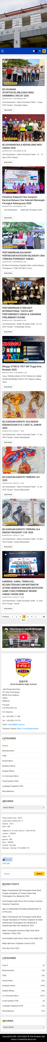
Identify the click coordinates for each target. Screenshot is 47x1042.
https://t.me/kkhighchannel (27, 729)
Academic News (9, 360)
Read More (8, 110)
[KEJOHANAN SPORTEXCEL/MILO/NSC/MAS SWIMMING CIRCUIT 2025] (23, 72)
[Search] (39, 51)
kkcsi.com (32, 1039)
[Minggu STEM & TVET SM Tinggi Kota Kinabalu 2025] (23, 349)
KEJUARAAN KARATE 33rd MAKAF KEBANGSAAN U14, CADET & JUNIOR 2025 (21, 424)
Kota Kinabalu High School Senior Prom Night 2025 (22, 938)
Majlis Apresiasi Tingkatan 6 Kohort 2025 (18, 943)
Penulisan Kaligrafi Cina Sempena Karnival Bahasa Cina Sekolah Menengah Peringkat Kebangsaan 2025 (23, 200)
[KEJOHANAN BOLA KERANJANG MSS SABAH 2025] (23, 127)
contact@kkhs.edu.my (16, 724)
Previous (5, 617)
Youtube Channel (44, 51)
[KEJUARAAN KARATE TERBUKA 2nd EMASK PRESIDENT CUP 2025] (23, 512)
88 (44, 617)
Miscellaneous (8, 791)
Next (23, 620)
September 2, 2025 (21, 372)
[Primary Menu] (2, 51)
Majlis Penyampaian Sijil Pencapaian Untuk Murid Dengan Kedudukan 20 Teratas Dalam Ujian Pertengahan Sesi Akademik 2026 (21, 893)
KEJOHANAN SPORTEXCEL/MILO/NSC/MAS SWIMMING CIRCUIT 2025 (18, 92)
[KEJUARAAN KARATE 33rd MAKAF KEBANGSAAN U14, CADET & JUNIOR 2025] (23, 404)
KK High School (8, 372)
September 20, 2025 (20, 98)
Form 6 (5, 746)
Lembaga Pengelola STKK (12, 786)
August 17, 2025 (19, 431)
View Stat (6, 863)
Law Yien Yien (8, 98)
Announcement (8, 751)
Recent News (7, 761)
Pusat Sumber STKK (21, 360)
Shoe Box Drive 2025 (10, 948)
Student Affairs (8, 771)
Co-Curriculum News (10, 83)
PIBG (4, 756)
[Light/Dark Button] (35, 51)
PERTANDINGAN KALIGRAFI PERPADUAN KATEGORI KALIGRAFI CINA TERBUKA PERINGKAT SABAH (23, 255)
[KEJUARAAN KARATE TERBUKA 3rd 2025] (23, 460)
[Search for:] (18, 874)
